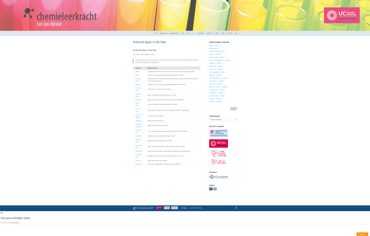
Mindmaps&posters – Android (218, 78)
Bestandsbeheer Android (217, 51)
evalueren (138, 100)
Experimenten (174, 33)
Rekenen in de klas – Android (218, 87)
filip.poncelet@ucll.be (146, 208)
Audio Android (213, 48)
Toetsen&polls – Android (217, 96)
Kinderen (209, 33)
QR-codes (138, 136)
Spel (183, 33)
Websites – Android (215, 99)
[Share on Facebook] (211, 189)
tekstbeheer (139, 151)
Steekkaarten (163, 33)
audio (137, 75)
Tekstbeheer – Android (216, 93)
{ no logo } (184, 208)
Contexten (201, 33)
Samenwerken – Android (216, 90)
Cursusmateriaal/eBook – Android (219, 60)
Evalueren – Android (215, 63)
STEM (222, 33)
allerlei (137, 71)
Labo (216, 33)
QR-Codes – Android (215, 84)
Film (188, 33)
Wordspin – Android (215, 102)
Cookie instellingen (196, 208)
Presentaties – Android (216, 81)
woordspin (138, 164)
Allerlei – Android (214, 45)
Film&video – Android (216, 66)
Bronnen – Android (215, 54)
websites (138, 160)
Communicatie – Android (217, 57)
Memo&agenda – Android (217, 72)
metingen (138, 121)
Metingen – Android (215, 75)
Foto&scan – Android (215, 69)
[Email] (215, 189)
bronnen (138, 84)
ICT (194, 33)
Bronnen (230, 33)
